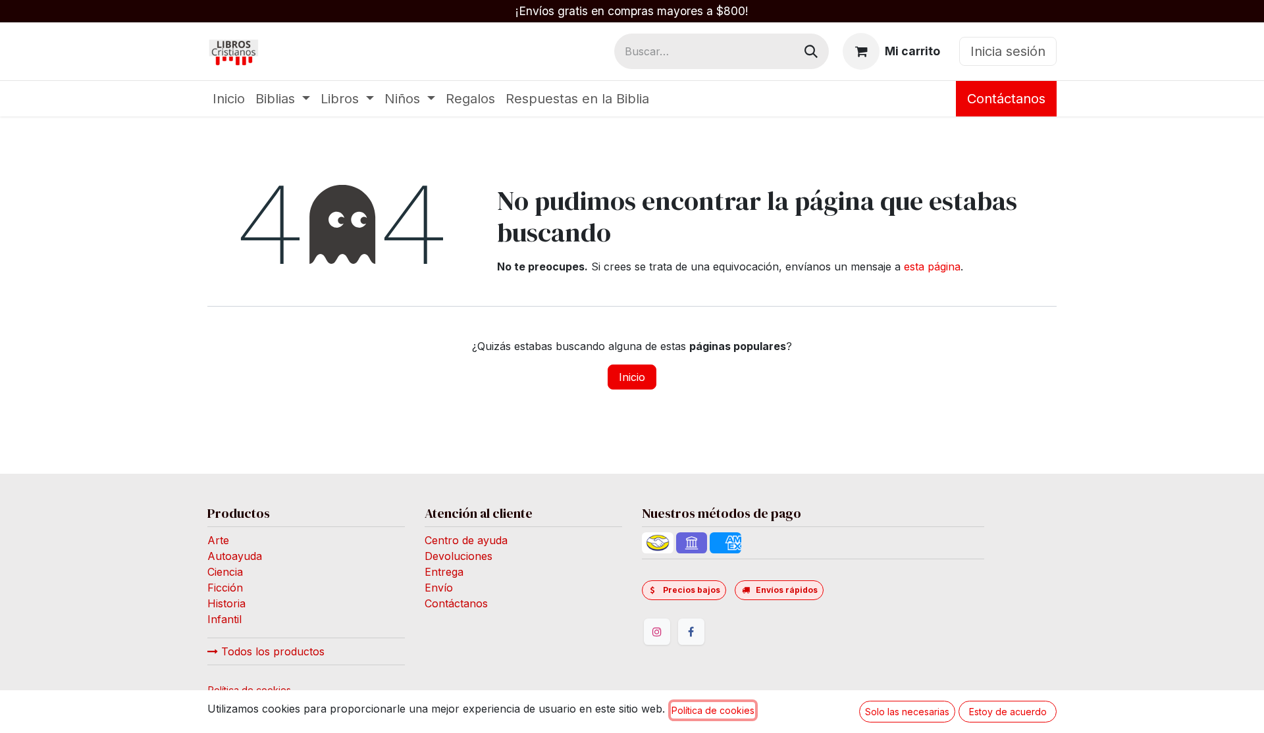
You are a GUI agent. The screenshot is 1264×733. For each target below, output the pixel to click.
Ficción (225, 587)
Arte (218, 540)
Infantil (224, 619)
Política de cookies (713, 710)
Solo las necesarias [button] (907, 711)
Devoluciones (458, 556)
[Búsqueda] (811, 51)
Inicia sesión (1007, 51)
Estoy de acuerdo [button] (1008, 711)
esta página (932, 266)
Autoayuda (234, 556)
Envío (439, 587)
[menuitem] (228, 99)
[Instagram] (657, 632)
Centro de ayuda (466, 540)
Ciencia (225, 571)
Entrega (444, 571)
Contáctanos (1006, 99)
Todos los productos (271, 651)
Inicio (632, 377)
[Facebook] (691, 632)
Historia (226, 603)
